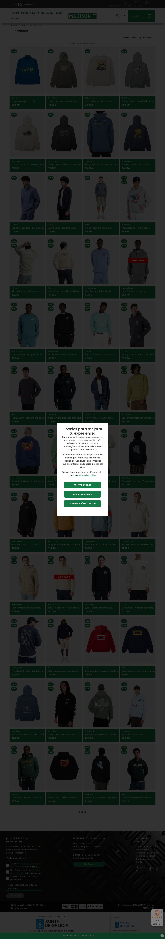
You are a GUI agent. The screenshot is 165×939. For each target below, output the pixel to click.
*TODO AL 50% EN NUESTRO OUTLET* (79, 935)
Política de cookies (86, 475)
